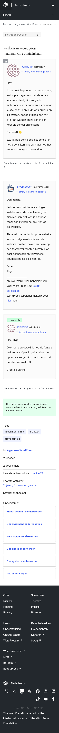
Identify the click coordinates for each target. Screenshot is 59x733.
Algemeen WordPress (27, 24)
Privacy (7, 612)
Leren (6, 623)
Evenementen (39, 629)
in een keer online (15, 431)
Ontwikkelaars (11, 634)
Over (6, 595)
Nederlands (18, 683)
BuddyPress (12, 668)
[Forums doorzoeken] (38, 34)
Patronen (36, 612)
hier (9, 300)
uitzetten (34, 431)
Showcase (37, 595)
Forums (7, 14)
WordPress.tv (13, 640)
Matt (7, 657)
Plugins (35, 606)
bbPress (10, 662)
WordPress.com (14, 651)
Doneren (38, 634)
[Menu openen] (54, 5)
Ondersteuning (12, 629)
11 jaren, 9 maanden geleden (36, 71)
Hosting (8, 606)
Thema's (36, 601)
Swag (36, 640)
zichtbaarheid (12, 438)
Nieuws (7, 601)
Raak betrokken (41, 623)
